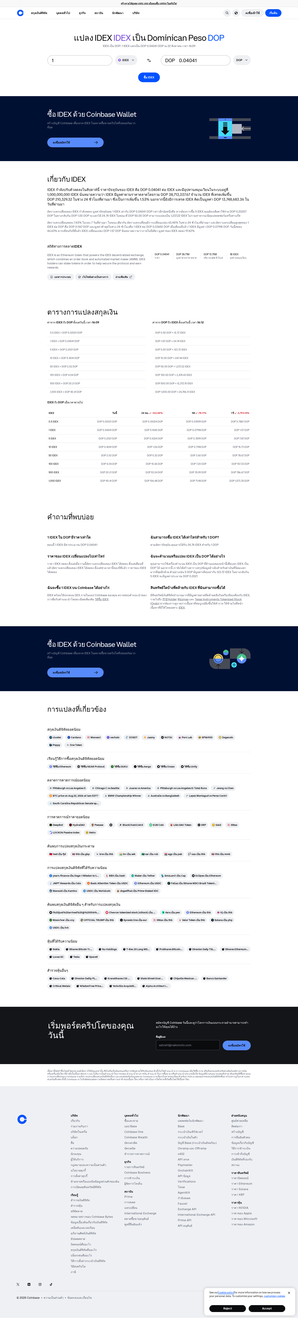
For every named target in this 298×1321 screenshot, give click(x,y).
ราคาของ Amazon (243, 1224)
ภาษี (73, 1272)
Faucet (182, 1203)
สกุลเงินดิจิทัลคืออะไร (84, 1250)
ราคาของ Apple (241, 1213)
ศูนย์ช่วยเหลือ (239, 1120)
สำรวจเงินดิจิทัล (80, 1200)
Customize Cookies (274, 1296)
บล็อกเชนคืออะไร (81, 1255)
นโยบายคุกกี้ (78, 1170)
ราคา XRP (237, 1194)
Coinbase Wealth (136, 1137)
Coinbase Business (137, 1172)
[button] (63, 13)
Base (181, 1126)
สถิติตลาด (77, 1211)
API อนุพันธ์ (185, 1225)
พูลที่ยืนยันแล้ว (133, 1224)
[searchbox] (242, 60)
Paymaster (185, 1165)
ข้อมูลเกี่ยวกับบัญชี (242, 1143)
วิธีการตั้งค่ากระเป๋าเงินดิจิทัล (88, 1261)
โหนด (181, 1187)
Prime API (184, 1220)
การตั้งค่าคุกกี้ (79, 1176)
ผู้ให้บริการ (77, 1159)
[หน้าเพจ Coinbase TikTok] (51, 1284)
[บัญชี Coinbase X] (18, 1284)
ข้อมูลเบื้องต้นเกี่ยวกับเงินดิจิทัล (89, 1222)
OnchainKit (185, 1170)
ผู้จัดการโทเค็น (133, 1183)
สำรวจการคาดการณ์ (137, 1154)
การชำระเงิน (132, 1178)
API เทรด (183, 1159)
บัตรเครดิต (130, 1143)
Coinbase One (133, 1131)
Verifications (187, 1181)
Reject (227, 1308)
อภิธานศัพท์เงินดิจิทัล (83, 1233)
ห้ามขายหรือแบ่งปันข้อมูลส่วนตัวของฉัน (95, 1181)
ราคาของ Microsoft (244, 1219)
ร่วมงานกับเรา (79, 1126)
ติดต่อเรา (236, 1126)
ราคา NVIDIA (239, 1207)
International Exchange (140, 1213)
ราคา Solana (239, 1189)
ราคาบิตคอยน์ (240, 1178)
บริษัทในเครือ (79, 1131)
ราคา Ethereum (241, 1183)
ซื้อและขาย (131, 1120)
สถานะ (235, 1165)
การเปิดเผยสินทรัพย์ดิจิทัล (86, 1187)
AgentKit (184, 1192)
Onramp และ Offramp (192, 1148)
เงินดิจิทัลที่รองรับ (241, 1159)
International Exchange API (196, 1214)
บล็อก (74, 1137)
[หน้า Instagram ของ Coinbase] (40, 1284)
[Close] (289, 1293)
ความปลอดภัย (79, 1148)
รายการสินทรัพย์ (134, 1167)
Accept (267, 1308)
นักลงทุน (76, 1154)
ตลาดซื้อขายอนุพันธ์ (136, 1219)
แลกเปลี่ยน (130, 1207)
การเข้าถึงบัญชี (240, 1154)
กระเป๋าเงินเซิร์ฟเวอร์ (190, 1131)
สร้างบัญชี (237, 1131)
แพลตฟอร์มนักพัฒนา (190, 1120)
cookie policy (226, 1292)
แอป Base (130, 1126)
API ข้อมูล (184, 1176)
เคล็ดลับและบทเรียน (83, 1227)
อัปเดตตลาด (78, 1239)
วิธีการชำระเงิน (240, 1148)
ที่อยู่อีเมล (161, 1036)
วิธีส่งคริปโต (78, 1266)
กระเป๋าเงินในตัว (187, 1137)
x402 (181, 1154)
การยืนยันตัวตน (240, 1137)
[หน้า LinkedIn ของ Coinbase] (29, 1284)
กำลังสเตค (184, 1198)
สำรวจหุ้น (76, 1205)
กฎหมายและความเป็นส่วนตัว (88, 1165)
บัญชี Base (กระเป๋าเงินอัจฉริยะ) (197, 1143)
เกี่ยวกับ (75, 1120)
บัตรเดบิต (129, 1148)
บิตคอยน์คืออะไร (81, 1244)
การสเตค (129, 1202)
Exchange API (187, 1209)
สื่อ (72, 1143)
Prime (128, 1196)
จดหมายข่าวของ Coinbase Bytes (92, 1216)
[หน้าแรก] (20, 13)
